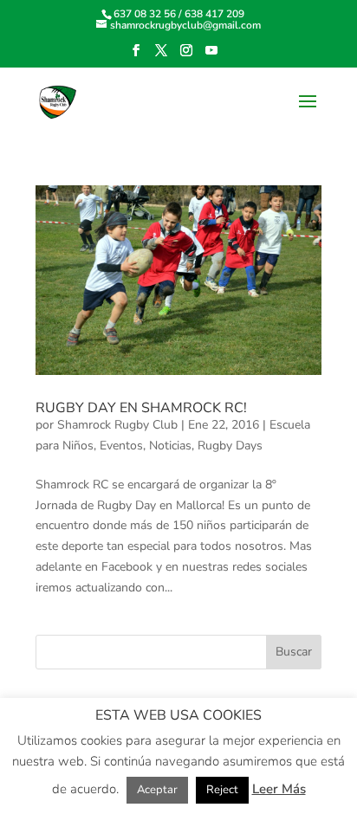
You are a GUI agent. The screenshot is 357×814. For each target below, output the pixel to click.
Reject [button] (222, 790)
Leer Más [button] (279, 789)
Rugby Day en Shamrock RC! (141, 407)
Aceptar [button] (157, 790)
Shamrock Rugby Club (117, 425)
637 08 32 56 (145, 14)
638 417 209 (214, 14)
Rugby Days (230, 445)
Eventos (121, 445)
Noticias (170, 445)
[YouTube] (211, 56)
